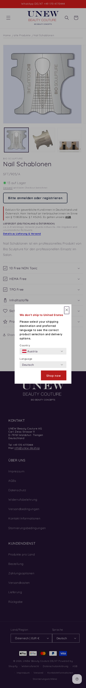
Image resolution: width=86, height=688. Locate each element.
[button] (66, 310)
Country (25, 345)
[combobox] (29, 351)
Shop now (53, 375)
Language (26, 358)
